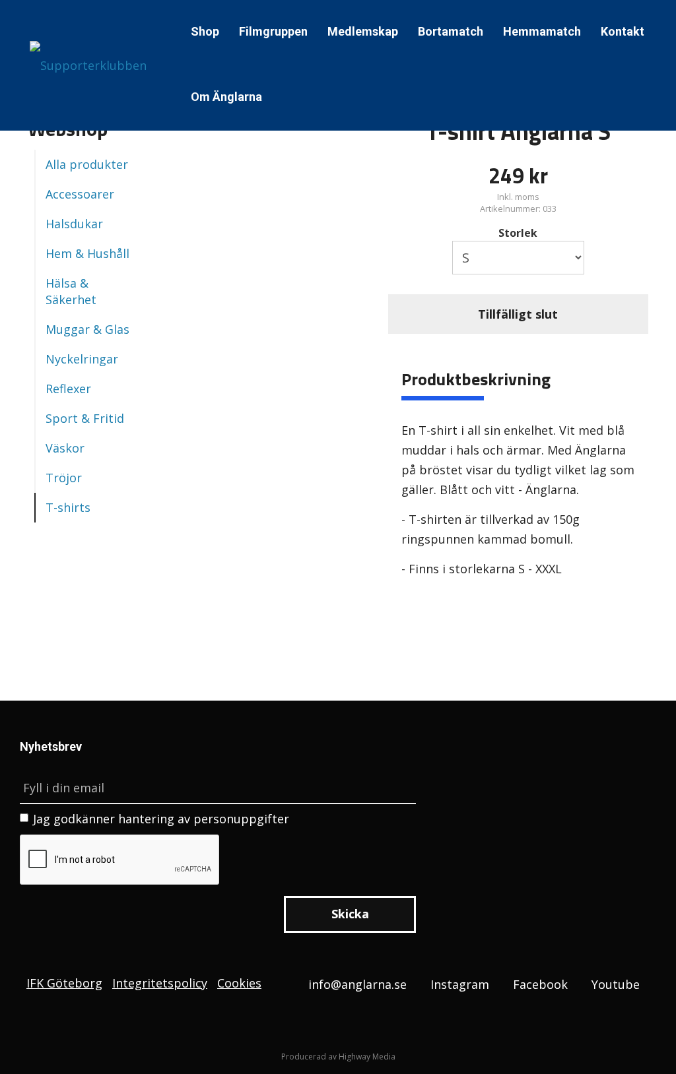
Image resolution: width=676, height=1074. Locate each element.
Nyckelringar (82, 359)
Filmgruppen (273, 31)
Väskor (65, 448)
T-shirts (68, 507)
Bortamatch (450, 31)
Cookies (239, 983)
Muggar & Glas (87, 329)
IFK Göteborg (64, 983)
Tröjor (64, 478)
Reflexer (68, 388)
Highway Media (367, 1056)
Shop (205, 31)
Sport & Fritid (85, 418)
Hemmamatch (542, 31)
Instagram (459, 984)
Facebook (540, 984)
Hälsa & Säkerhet (71, 291)
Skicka (350, 914)
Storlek (517, 233)
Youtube (616, 984)
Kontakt (622, 31)
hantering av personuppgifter (203, 819)
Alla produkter (87, 164)
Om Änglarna (226, 97)
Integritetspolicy (159, 983)
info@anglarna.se (357, 984)
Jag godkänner (161, 819)
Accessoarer (80, 194)
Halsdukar (74, 224)
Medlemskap (362, 31)
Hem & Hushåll (87, 253)
